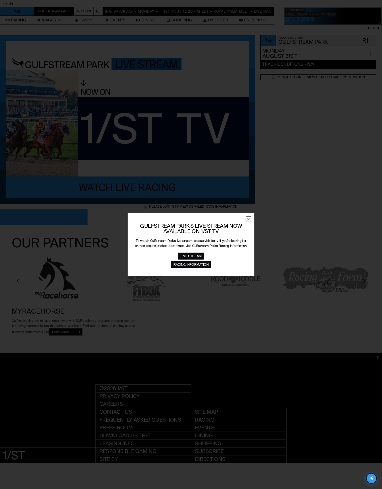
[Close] (248, 219)
